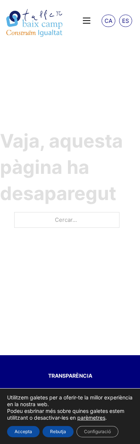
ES (125, 20)
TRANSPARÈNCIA (70, 375)
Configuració (97, 431)
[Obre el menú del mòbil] (86, 21)
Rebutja (58, 431)
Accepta (23, 431)
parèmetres (91, 417)
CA (108, 20)
